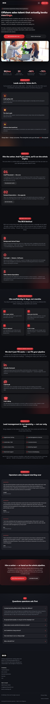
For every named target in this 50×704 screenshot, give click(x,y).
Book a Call (44, 3)
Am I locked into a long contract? (12, 630)
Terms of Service (45, 698)
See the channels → (9, 201)
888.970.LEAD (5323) (6, 685)
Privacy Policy (44, 695)
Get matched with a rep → (14, 36)
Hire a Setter (4, 672)
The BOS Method (5, 670)
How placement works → (10, 183)
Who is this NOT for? (9, 641)
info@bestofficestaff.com (7, 687)
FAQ (2, 678)
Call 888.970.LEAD (33, 578)
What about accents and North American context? (17, 625)
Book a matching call (6, 689)
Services (3, 676)
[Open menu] (39, 3)
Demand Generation (6, 674)
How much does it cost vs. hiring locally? (14, 635)
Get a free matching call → (18, 578)
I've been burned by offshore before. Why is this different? (18, 608)
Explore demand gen (36, 36)
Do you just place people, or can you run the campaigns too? (19, 619)
